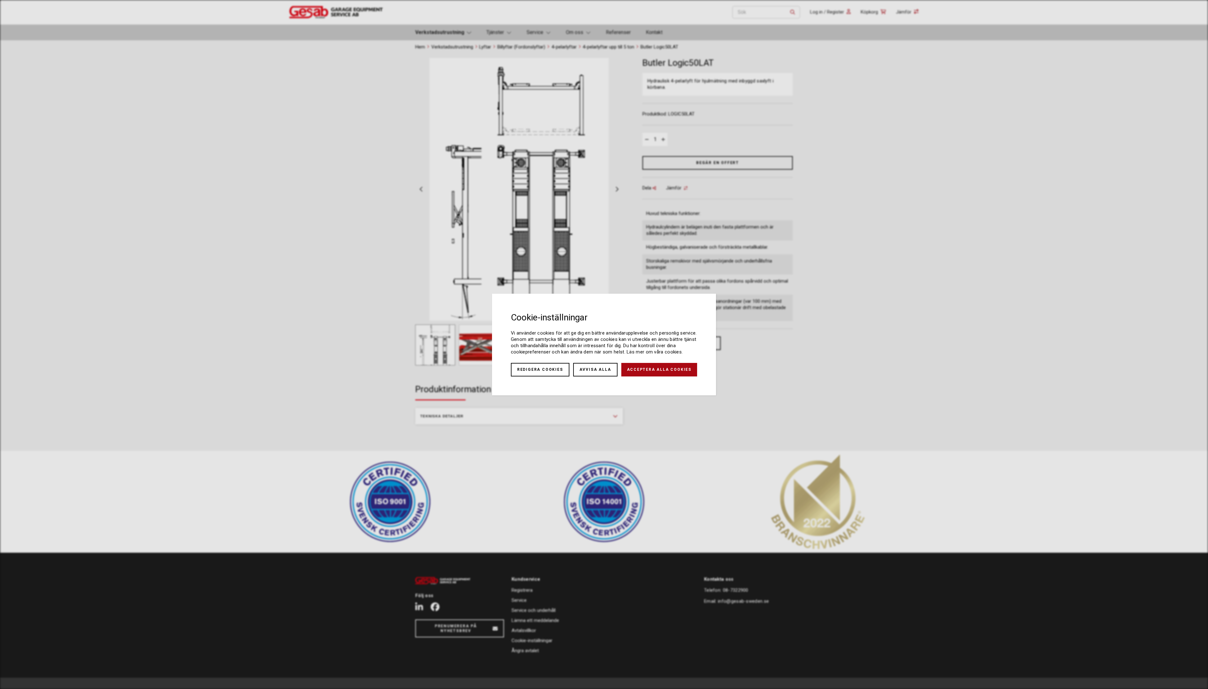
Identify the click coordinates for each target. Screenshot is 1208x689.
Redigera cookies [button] (540, 369)
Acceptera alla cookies (659, 369)
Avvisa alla (595, 369)
